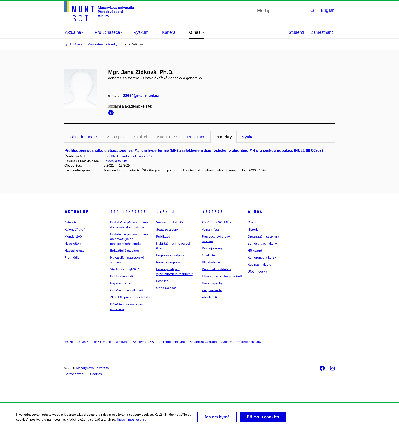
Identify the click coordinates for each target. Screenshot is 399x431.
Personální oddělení (216, 269)
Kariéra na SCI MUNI (217, 222)
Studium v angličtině (124, 269)
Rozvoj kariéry (212, 248)
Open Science (166, 288)
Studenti (296, 32)
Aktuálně (76, 211)
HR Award (255, 250)
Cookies (96, 374)
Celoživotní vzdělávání (126, 290)
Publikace (196, 137)
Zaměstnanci (323, 32)
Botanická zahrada (203, 342)
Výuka (248, 137)
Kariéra (212, 211)
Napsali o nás (74, 250)
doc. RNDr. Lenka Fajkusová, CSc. (129, 156)
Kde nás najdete (259, 264)
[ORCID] (112, 113)
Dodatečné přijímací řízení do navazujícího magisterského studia (129, 238)
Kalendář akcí (74, 229)
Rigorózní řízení (121, 283)
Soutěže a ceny (167, 229)
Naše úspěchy (212, 283)
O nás (255, 211)
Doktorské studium (123, 276)
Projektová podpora (170, 255)
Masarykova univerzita (92, 368)
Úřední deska (257, 271)
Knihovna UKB (143, 342)
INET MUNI (102, 342)
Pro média (71, 257)
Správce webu (74, 374)
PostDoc (162, 281)
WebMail (121, 342)
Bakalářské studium (124, 250)
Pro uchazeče (128, 211)
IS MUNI (83, 342)
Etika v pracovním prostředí (222, 276)
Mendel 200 (73, 236)
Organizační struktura (263, 236)
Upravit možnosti (129, 419)
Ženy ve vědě (212, 290)
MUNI (68, 342)
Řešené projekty (168, 262)
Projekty (223, 137)
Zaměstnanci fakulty (262, 243)
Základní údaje (83, 137)
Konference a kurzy (262, 257)
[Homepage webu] (99, 11)
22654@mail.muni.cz (141, 96)
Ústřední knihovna (171, 342)
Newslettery (73, 243)
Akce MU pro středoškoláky (130, 297)
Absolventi (209, 297)
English (328, 10)
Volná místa (210, 229)
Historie (253, 229)
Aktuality (70, 222)
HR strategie (211, 262)
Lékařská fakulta (116, 161)
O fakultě (208, 255)
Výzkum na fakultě (169, 222)
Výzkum (165, 211)
